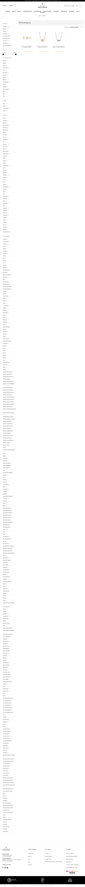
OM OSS (4, 5)
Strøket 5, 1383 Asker (7, 855)
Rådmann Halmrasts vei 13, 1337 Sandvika (11, 859)
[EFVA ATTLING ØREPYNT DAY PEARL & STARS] (26, 38)
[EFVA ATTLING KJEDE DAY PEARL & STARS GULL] (42, 38)
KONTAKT (11, 5)
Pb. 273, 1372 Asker (6, 856)
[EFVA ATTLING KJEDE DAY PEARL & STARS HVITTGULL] (58, 38)
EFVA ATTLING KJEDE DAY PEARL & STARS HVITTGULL (59, 47)
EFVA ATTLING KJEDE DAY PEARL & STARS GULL (42, 47)
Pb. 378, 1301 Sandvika (7, 861)
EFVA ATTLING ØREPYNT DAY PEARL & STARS (26, 47)
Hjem (40, 15)
